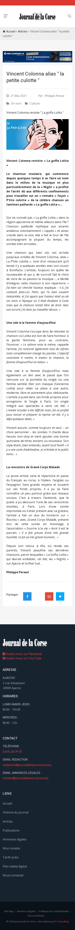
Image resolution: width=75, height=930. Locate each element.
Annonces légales (15, 839)
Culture (34, 103)
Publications (11, 830)
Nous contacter (13, 875)
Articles (22, 31)
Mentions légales (26, 911)
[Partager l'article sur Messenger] (38, 593)
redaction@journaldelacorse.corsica (27, 765)
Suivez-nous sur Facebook (23, 654)
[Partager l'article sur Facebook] (27, 596)
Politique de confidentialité (54, 911)
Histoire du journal (15, 812)
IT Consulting (62, 921)
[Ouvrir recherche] (6, 16)
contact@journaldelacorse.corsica (25, 778)
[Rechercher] (69, 16)
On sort (16, 103)
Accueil (10, 31)
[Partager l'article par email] (49, 596)
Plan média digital (15, 866)
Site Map (9, 911)
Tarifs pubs (11, 857)
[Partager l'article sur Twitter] (60, 596)
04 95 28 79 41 (12, 752)
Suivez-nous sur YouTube (23, 658)
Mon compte (11, 848)
